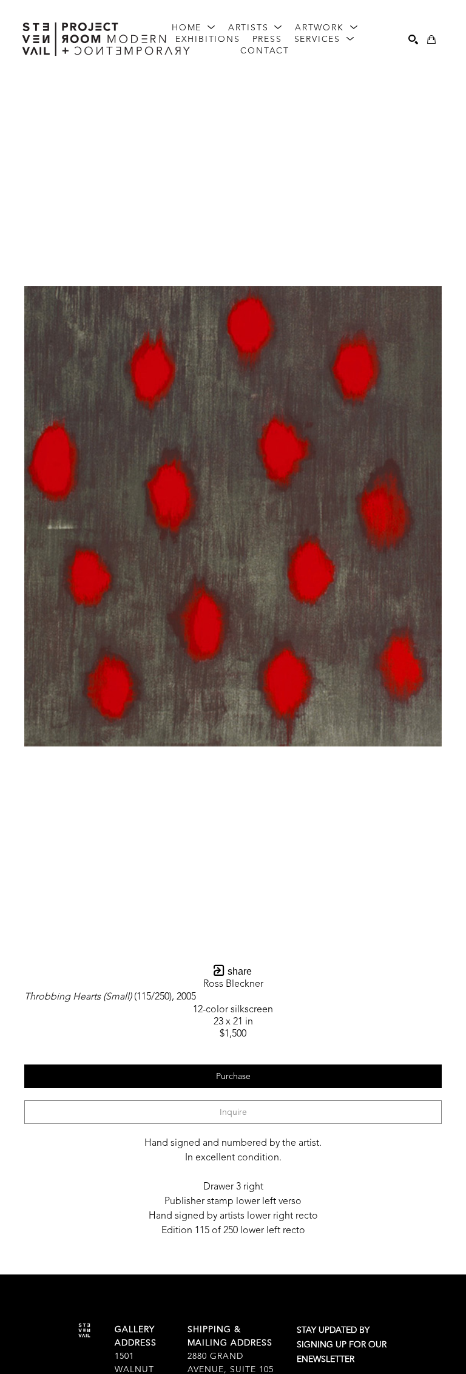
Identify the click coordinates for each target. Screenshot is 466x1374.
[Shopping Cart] (431, 39)
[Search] (413, 39)
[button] (194, 28)
